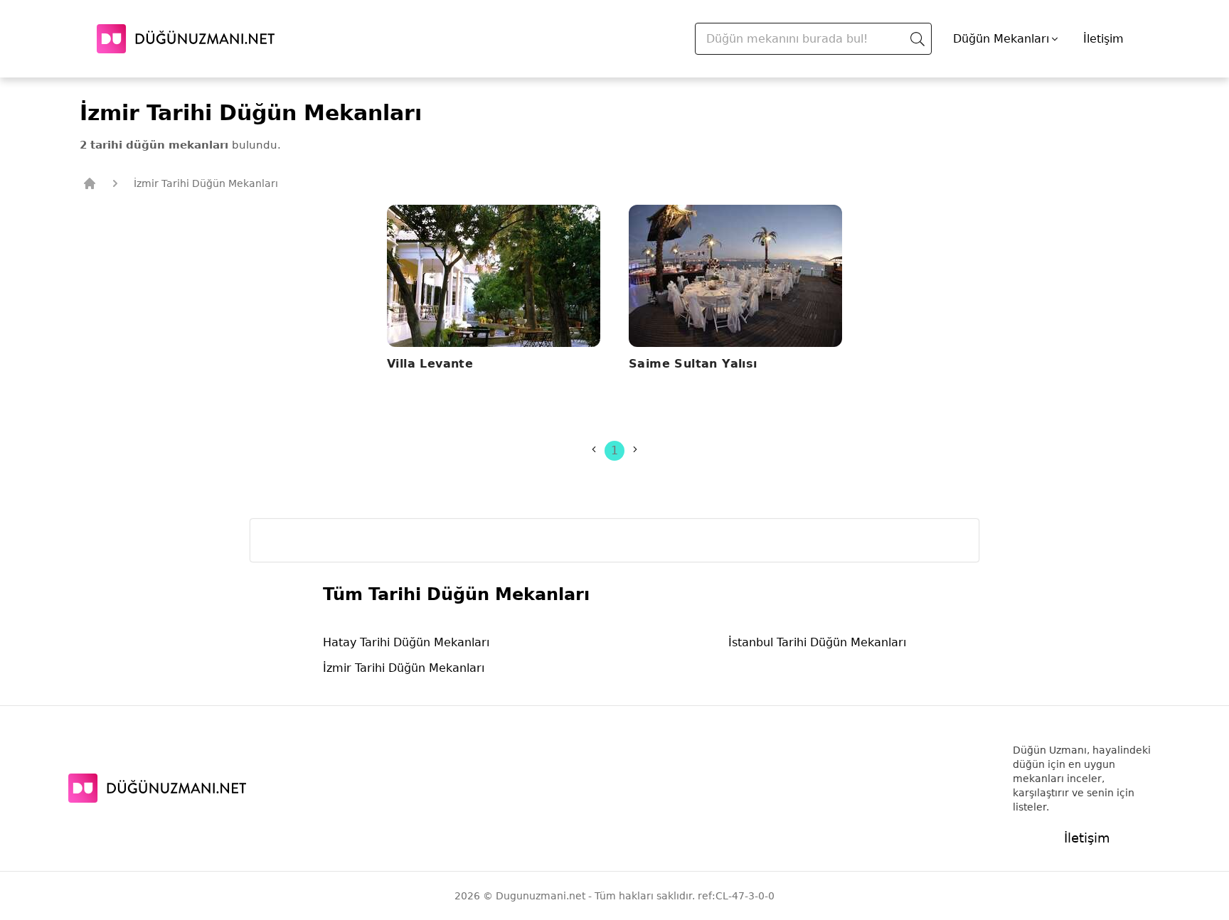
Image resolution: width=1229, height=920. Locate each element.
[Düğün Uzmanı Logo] (157, 788)
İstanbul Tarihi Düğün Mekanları (817, 642)
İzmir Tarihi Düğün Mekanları (403, 668)
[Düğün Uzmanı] (186, 38)
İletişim (1103, 39)
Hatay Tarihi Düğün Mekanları (406, 642)
